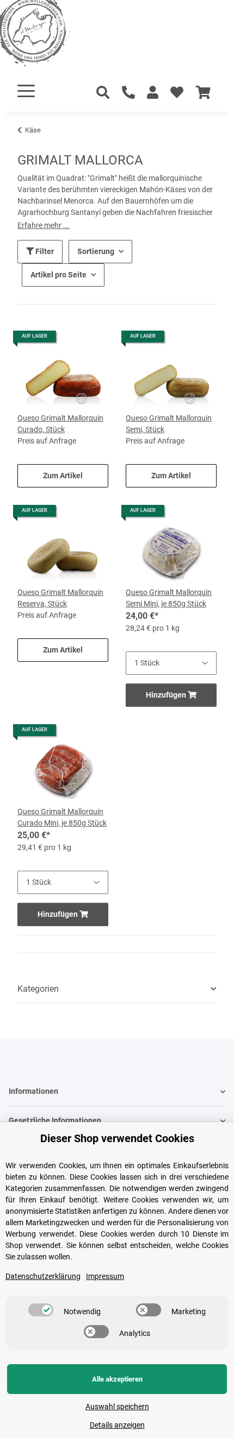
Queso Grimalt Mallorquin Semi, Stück (169, 424)
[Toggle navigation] (26, 91)
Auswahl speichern (117, 1406)
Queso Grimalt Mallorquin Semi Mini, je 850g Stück (169, 598)
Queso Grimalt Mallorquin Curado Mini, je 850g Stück (62, 817)
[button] (152, 93)
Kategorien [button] (38, 989)
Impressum (105, 1276)
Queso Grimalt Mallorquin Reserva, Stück (60, 598)
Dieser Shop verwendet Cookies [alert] (117, 1138)
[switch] (40, 1309)
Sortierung (95, 251)
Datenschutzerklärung (43, 1276)
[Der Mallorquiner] (45, 35)
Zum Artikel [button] (63, 475)
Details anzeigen (117, 1425)
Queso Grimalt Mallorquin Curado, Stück (60, 424)
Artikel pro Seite (58, 274)
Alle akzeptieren (117, 1379)
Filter (44, 251)
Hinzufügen (167, 695)
